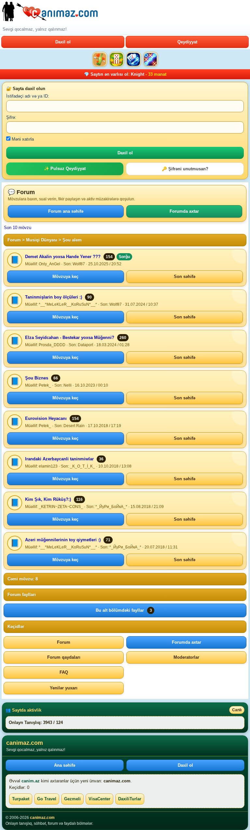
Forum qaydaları (63, 657)
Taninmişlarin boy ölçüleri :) (53, 297)
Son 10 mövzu (17, 227)
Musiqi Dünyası (41, 240)
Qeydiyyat (187, 41)
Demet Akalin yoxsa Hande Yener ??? (63, 256)
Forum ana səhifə (65, 211)
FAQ (64, 672)
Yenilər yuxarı (63, 687)
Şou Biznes (36, 378)
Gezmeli (72, 798)
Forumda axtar (184, 211)
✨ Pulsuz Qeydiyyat (65, 168)
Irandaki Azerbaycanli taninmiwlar (59, 458)
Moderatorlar (186, 657)
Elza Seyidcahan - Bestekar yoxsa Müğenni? (69, 337)
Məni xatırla (22, 139)
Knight (137, 74)
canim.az (30, 780)
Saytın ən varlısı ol (109, 74)
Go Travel (46, 798)
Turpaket (20, 798)
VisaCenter (99, 798)
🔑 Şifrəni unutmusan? (185, 168)
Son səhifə (184, 276)
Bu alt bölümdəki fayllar (124, 610)
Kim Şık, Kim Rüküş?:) (48, 499)
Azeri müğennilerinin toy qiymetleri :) (63, 539)
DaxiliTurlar (129, 798)
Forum (14, 240)
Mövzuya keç (65, 276)
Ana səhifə (64, 765)
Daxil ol (63, 41)
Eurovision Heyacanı (46, 418)
